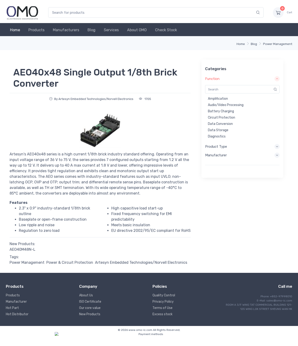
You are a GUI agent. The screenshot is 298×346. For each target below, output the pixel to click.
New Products (89, 314)
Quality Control (163, 295)
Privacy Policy (163, 302)
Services (111, 30)
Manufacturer (16, 302)
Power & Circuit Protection (69, 262)
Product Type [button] (216, 146)
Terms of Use (162, 308)
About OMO (137, 30)
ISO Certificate (90, 302)
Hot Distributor (17, 314)
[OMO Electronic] (22, 12)
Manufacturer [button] (216, 155)
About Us (86, 295)
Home (15, 30)
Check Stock (166, 30)
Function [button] (212, 79)
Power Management (277, 44)
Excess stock (162, 314)
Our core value (90, 308)
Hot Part (12, 308)
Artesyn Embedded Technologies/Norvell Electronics (141, 262)
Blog (91, 30)
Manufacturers (66, 30)
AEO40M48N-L (22, 249)
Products (36, 30)
